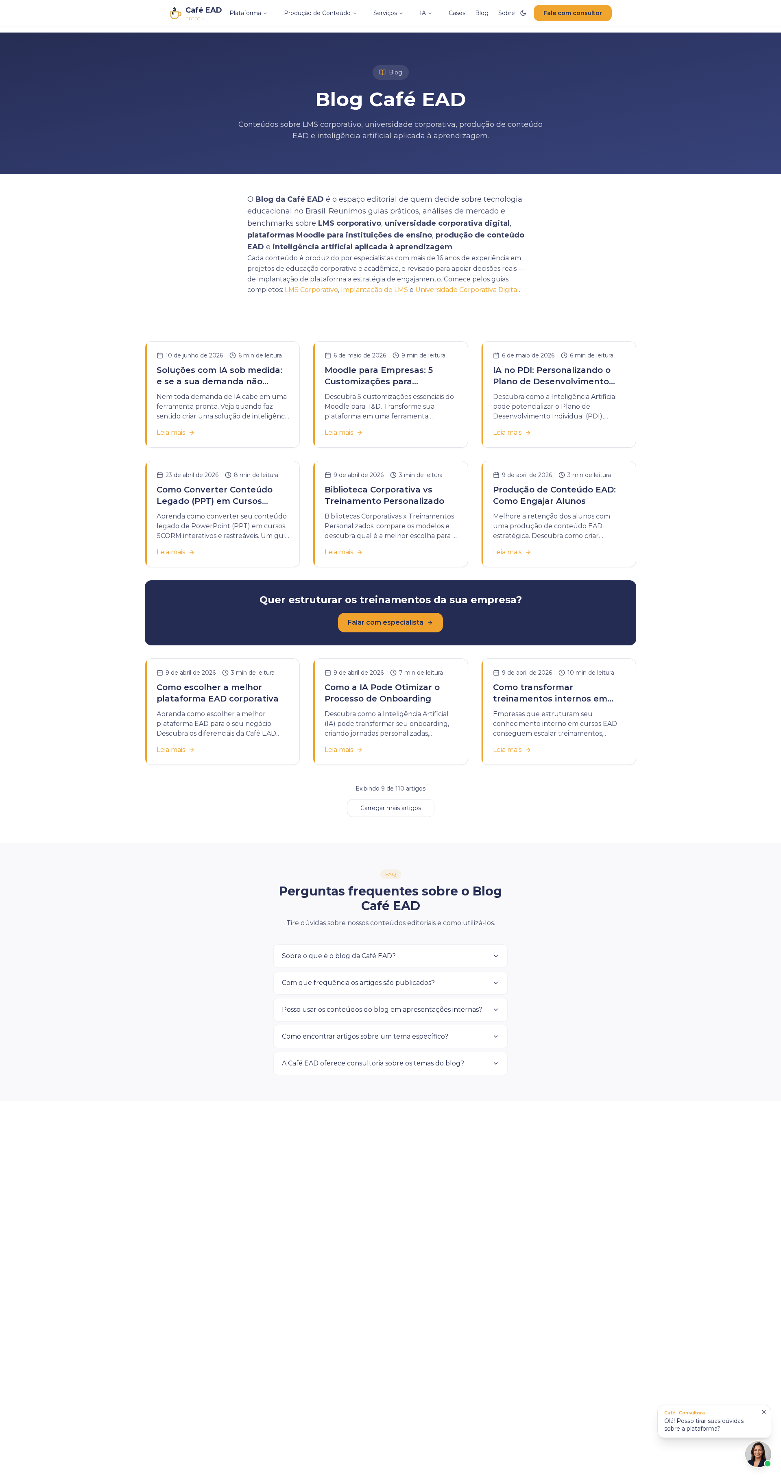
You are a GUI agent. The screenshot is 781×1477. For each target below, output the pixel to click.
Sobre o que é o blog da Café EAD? (339, 956)
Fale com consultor (572, 13)
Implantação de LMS (374, 290)
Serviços (385, 13)
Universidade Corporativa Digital (467, 290)
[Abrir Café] (758, 1454)
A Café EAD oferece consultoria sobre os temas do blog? (373, 1063)
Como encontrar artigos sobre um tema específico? (365, 1036)
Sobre (506, 13)
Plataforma (245, 13)
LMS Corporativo (311, 290)
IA (423, 13)
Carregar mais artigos (390, 808)
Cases (457, 13)
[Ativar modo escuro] (523, 13)
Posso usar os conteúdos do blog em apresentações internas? (382, 1009)
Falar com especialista (385, 622)
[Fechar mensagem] (764, 1412)
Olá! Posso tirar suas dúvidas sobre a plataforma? (704, 1421)
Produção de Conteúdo (317, 13)
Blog (482, 13)
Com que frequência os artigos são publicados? (358, 983)
